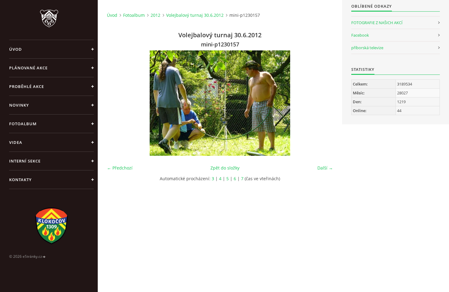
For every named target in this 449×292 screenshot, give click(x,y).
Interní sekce (25, 161)
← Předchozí (120, 168)
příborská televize (367, 47)
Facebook (360, 35)
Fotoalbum (23, 123)
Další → (325, 168)
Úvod (15, 49)
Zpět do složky (224, 168)
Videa (15, 142)
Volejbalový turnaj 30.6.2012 (195, 15)
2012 (155, 15)
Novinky (19, 105)
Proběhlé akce (26, 86)
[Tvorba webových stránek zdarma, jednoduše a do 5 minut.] (44, 256)
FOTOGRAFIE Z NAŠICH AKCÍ (377, 22)
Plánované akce (28, 68)
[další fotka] (323, 103)
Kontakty (20, 179)
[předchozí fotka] (117, 103)
